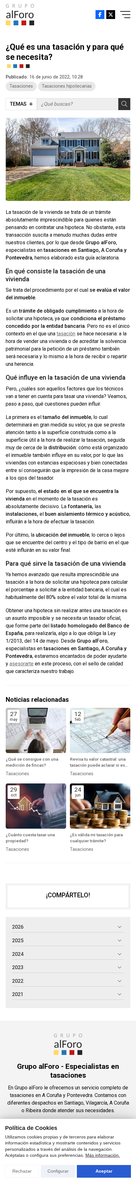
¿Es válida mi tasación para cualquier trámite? (96, 837)
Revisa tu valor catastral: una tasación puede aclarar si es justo (98, 762)
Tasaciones (21, 86)
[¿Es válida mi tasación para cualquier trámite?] (100, 806)
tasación (66, 334)
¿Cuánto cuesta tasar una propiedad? (30, 837)
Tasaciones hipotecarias (67, 86)
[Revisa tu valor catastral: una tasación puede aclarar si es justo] (100, 730)
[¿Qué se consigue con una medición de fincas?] (36, 730)
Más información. (102, 1155)
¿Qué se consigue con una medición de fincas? (32, 762)
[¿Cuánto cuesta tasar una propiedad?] (36, 806)
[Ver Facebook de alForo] (100, 14)
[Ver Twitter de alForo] (110, 14)
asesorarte (21, 664)
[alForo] (20, 14)
